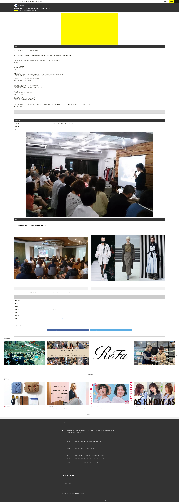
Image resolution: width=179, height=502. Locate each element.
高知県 (106, 458)
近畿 (67, 455)
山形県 (97, 441)
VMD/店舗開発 (107, 430)
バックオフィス (78, 432)
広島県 (88, 458)
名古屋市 (90, 451)
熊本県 (91, 462)
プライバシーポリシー (65, 493)
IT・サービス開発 (55, 318)
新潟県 (76, 448)
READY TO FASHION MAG (65, 485)
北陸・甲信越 (68, 448)
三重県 (94, 451)
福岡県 (76, 462)
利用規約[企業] (77, 493)
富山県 (82, 448)
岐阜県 (76, 451)
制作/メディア (73, 432)
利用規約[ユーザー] (71, 493)
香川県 (100, 458)
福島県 (100, 441)
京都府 (79, 455)
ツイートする (111, 330)
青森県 (82, 441)
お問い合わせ (82, 493)
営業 (111, 430)
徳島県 (97, 458)
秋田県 (94, 441)
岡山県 (82, 458)
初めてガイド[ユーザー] (68, 478)
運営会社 (63, 478)
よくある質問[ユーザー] (76, 478)
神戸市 (96, 455)
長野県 (94, 448)
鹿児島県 (104, 462)
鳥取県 (76, 458)
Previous (2, 355)
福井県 (88, 448)
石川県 (85, 448)
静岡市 (81, 451)
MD (73, 430)
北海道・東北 (68, 441)
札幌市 (78, 441)
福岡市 (82, 462)
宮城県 (88, 441)
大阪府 (85, 455)
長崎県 (88, 462)
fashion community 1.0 (81, 485)
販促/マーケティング (101, 430)
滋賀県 (76, 455)
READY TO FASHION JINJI (73, 485)
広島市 (91, 458)
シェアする (69, 330)
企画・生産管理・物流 (82, 430)
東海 (67, 451)
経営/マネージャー (69, 430)
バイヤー (76, 430)
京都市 (81, 455)
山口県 (94, 458)
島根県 (79, 458)
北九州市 (79, 462)
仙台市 (91, 441)
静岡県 (79, 451)
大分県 (97, 462)
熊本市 (94, 462)
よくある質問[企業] (83, 478)
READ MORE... (89, 374)
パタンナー (95, 430)
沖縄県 (107, 462)
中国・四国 (68, 458)
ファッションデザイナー (89, 430)
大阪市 (88, 455)
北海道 (76, 441)
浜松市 (84, 451)
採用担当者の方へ (89, 478)
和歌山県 (102, 455)
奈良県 (99, 455)
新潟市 (78, 448)
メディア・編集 (61, 318)
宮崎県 (100, 462)
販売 (113, 430)
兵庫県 (93, 455)
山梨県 (91, 448)
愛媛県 (103, 458)
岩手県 (85, 441)
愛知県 (88, 451)
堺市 (89, 455)
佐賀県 (85, 462)
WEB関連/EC (68, 432)
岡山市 (84, 458)
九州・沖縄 (68, 462)
